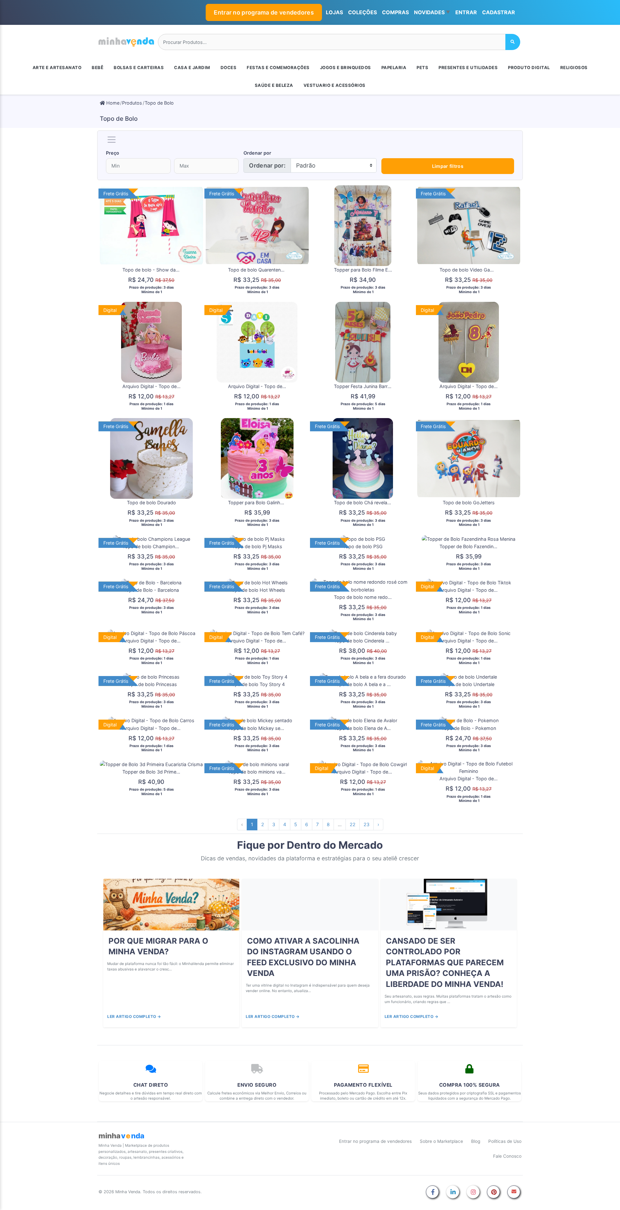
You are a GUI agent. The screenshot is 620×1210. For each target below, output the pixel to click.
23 (366, 824)
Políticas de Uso (505, 1141)
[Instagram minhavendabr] (473, 1192)
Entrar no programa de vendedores (264, 12)
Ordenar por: (267, 165)
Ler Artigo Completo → (134, 1016)
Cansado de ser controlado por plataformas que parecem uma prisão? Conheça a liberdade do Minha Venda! (445, 962)
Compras (395, 12)
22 (353, 824)
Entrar (466, 12)
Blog (475, 1141)
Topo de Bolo (159, 103)
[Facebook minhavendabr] (432, 1192)
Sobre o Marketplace (441, 1141)
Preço (112, 153)
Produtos (132, 103)
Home (112, 103)
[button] (432, 12)
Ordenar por (257, 153)
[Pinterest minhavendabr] (493, 1192)
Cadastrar (498, 12)
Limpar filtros (447, 166)
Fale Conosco (507, 1156)
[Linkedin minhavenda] (453, 1192)
